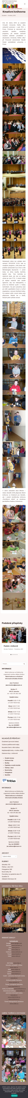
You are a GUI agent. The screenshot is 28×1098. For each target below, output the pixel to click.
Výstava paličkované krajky (10, 744)
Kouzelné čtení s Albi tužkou (11, 747)
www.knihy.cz (20, 991)
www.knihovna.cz (14, 999)
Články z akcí (10, 8)
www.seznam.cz (17, 945)
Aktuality (4, 864)
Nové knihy (8, 770)
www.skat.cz (14, 967)
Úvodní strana (9, 758)
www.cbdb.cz (14, 1003)
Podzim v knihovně (11, 646)
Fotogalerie (18, 8)
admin (5, 15)
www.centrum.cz (17, 952)
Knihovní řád (9, 760)
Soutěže (7, 775)
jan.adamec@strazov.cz (14, 727)
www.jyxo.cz (16, 947)
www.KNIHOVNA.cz (14, 997)
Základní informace (8, 879)
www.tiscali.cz (16, 954)
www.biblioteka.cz (14, 986)
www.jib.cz (14, 978)
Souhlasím (14, 1095)
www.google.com (16, 943)
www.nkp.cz (17, 963)
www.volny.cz (16, 956)
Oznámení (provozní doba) (10, 741)
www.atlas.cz (16, 949)
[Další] (23, 640)
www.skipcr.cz (15, 969)
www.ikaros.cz (16, 974)
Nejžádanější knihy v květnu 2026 (12, 750)
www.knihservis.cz (20, 989)
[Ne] (26, 1091)
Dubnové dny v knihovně (10, 753)
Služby (7, 763)
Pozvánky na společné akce (11, 874)
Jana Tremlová (9, 649)
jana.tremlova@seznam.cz (14, 685)
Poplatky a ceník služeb (12, 765)
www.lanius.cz (16, 971)
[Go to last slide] (4, 640)
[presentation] (14, 635)
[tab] (10, 654)
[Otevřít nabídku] (24, 4)
